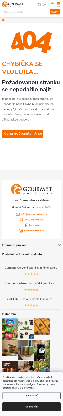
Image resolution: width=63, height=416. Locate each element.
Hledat (55, 11)
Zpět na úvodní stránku (24, 134)
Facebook (34, 225)
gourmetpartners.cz (34, 230)
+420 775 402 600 (34, 219)
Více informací (26, 388)
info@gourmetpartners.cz (34, 214)
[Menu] (58, 4)
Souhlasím (31, 406)
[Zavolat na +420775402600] (39, 4)
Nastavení (31, 395)
